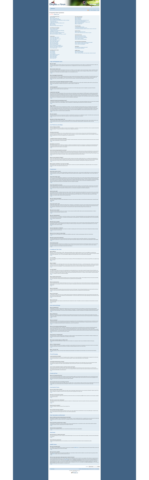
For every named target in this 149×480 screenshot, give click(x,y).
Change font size (98, 8)
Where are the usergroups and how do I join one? (82, 20)
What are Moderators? (78, 18)
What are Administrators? (78, 17)
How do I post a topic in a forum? (54, 37)
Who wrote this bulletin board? (79, 51)
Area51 (53, 453)
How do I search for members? (79, 38)
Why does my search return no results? (80, 36)
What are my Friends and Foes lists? (80, 31)
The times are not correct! (53, 29)
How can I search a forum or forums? (80, 35)
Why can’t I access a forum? (54, 42)
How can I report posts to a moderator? (55, 45)
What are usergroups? (78, 19)
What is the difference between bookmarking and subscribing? (83, 42)
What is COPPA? (52, 23)
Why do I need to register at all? (54, 18)
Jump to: (87, 466)
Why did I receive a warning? (54, 44)
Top (51, 66)
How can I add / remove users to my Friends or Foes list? (83, 32)
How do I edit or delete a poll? (54, 41)
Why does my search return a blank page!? (81, 37)
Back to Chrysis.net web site (96, 6)
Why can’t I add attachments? (54, 43)
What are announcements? (54, 55)
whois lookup (66, 459)
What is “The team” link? (78, 23)
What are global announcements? (54, 54)
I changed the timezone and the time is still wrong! (57, 30)
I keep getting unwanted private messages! (81, 27)
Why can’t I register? (53, 24)
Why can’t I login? (52, 17)
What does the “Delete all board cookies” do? (56, 25)
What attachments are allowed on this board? (81, 47)
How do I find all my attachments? (79, 48)
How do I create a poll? (53, 39)
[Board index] (74, 5)
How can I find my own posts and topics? (81, 39)
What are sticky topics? (53, 56)
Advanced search (96, 5)
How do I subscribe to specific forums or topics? (82, 43)
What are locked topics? (53, 57)
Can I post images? (53, 53)
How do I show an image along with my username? (57, 32)
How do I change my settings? (54, 28)
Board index (53, 8)
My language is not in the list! (54, 31)
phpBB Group (76, 447)
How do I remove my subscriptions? (80, 44)
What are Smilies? (52, 52)
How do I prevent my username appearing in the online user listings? (59, 20)
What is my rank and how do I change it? (56, 33)
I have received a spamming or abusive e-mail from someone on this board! (85, 28)
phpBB (76, 471)
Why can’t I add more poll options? (55, 40)
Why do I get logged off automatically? (55, 19)
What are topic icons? (53, 58)
